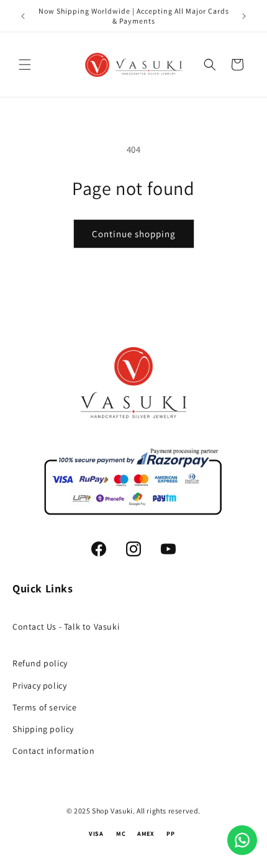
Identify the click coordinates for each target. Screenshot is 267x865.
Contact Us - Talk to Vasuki (65, 626)
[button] (24, 64)
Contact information (53, 750)
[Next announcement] (244, 16)
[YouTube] (168, 549)
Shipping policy (43, 729)
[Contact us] (242, 840)
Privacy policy (39, 685)
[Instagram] (133, 549)
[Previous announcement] (23, 16)
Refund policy (40, 663)
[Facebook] (98, 549)
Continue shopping (134, 234)
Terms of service (44, 707)
